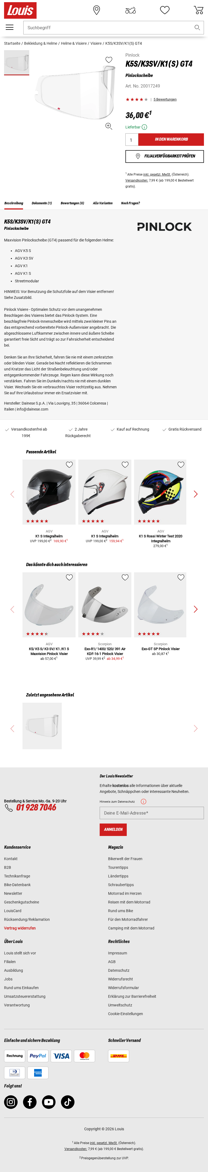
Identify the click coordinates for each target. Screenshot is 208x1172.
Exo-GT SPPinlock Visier (161, 649)
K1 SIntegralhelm (49, 536)
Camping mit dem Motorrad (131, 928)
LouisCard (12, 911)
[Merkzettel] (164, 10)
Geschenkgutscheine (21, 902)
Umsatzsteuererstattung (25, 996)
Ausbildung (13, 970)
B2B (7, 867)
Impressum (117, 953)
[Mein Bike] (130, 10)
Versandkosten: (136, 180)
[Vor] (195, 494)
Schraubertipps (121, 885)
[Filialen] (96, 10)
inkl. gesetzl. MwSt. (157, 174)
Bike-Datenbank (17, 885)
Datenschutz (118, 970)
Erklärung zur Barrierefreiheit (132, 996)
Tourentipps (118, 867)
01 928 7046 (36, 808)
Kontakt (11, 859)
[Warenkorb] (198, 10)
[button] (197, 28)
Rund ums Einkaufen (21, 988)
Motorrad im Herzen (125, 893)
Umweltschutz (120, 1005)
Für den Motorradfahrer (128, 919)
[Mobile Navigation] (9, 27)
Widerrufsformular (123, 988)
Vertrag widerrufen (20, 928)
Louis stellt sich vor (20, 953)
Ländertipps (118, 876)
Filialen (10, 962)
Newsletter (13, 893)
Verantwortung (17, 1005)
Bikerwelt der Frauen (125, 859)
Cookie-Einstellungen (125, 1014)
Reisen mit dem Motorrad (129, 902)
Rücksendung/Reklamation (27, 919)
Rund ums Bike (120, 911)
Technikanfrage (17, 876)
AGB (112, 962)
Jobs (8, 979)
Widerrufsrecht (120, 979)
